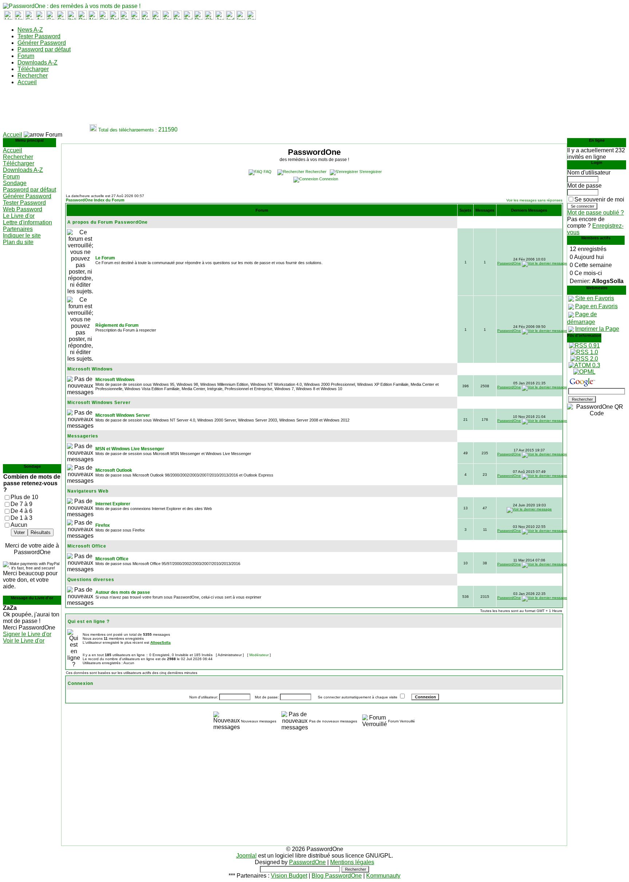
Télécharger (33, 69)
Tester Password (38, 36)
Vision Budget (289, 876)
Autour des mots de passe (122, 592)
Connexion (328, 179)
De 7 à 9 (21, 504)
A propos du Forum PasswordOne (107, 222)
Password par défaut (44, 49)
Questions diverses (90, 579)
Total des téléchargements (121, 130)
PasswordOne (509, 263)
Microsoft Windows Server (99, 402)
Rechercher (32, 75)
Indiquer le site (22, 235)
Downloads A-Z (37, 62)
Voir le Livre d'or (23, 641)
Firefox (102, 525)
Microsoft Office (86, 546)
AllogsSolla (160, 642)
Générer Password (41, 43)
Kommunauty (383, 876)
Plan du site (18, 242)
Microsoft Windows (90, 369)
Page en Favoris (596, 306)
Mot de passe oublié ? (595, 212)
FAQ (268, 171)
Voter (19, 532)
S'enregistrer (370, 171)
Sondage (15, 183)
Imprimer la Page (597, 329)
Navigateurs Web (87, 491)
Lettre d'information (27, 222)
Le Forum (105, 257)
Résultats (41, 532)
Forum (25, 56)
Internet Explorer (112, 503)
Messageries (82, 436)
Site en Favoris (594, 298)
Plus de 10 (24, 497)
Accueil (27, 82)
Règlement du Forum (117, 325)
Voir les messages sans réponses (534, 200)
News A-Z (30, 30)
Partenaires (18, 229)
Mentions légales (352, 862)
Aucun (19, 525)
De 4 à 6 (21, 511)
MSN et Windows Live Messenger (129, 448)
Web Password (22, 209)
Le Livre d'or (19, 216)
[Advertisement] (135, 107)
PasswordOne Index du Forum (95, 200)
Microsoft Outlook (113, 470)
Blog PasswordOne (337, 876)
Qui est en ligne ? (89, 621)
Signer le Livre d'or (27, 634)
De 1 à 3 (21, 518)
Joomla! (246, 855)
